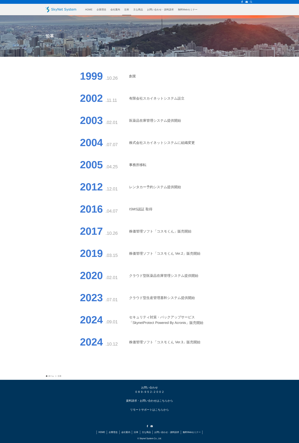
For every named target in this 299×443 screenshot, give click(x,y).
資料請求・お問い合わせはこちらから (149, 400)
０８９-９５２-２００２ (149, 391)
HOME (101, 432)
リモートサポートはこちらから (149, 409)
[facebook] (242, 2)
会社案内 (125, 432)
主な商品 (146, 432)
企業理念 (113, 432)
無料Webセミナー (192, 432)
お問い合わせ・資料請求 (166, 432)
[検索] (251, 2)
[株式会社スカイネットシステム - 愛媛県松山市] (61, 9)
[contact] (246, 2)
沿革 (136, 432)
